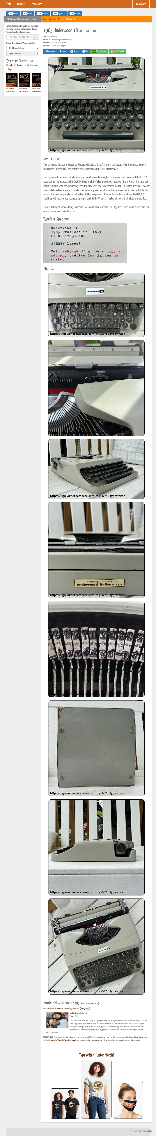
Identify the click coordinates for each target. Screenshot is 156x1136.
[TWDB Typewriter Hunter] (65, 1103)
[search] (22, 48)
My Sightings (85, 1009)
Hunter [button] (63, 52)
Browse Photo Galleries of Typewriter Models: (20, 43)
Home (45, 19)
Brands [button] (13, 14)
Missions (37, 4)
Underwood (52, 19)
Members (141, 4)
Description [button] (51, 52)
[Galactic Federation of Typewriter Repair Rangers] (96, 1089)
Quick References (31, 65)
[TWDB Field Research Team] (128, 1100)
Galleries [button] (43, 14)
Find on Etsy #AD (118, 51)
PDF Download (10, 92)
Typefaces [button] (59, 14)
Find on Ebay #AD (101, 51)
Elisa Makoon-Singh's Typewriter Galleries (56, 1009)
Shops (9, 69)
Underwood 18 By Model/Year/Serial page (61, 1040)
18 (58, 19)
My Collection (74, 1009)
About (21, 4)
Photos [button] (74, 51)
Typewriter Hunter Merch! (96, 1055)
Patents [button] (75, 14)
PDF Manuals (18, 65)
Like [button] (85, 51)
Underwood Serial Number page (137, 1037)
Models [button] (28, 14)
